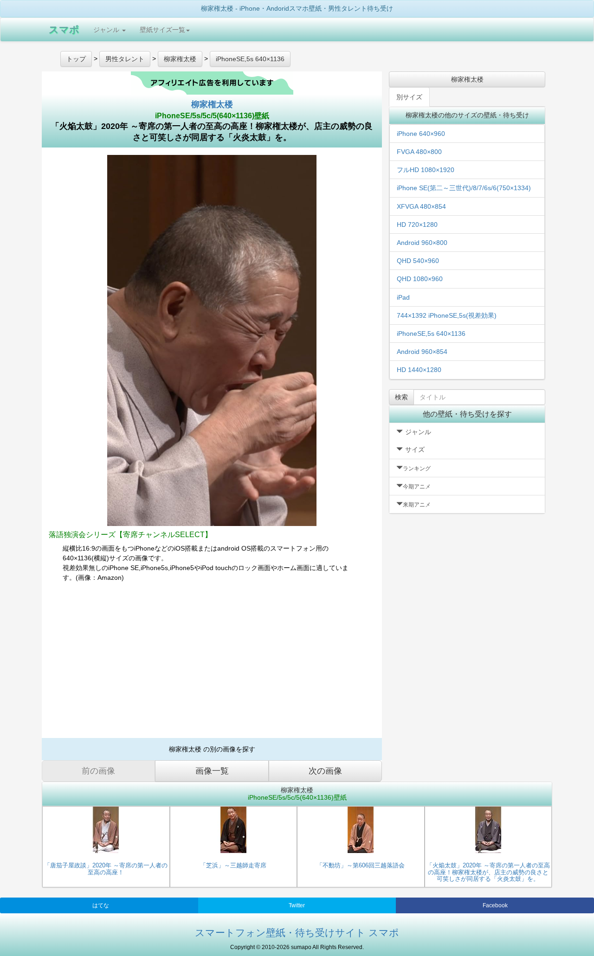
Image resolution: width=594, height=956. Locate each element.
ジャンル (107, 29)
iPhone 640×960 (421, 133)
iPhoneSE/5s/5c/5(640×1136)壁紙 (212, 116)
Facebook (495, 905)
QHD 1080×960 (420, 278)
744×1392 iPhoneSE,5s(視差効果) (447, 315)
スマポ (64, 29)
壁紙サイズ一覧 (162, 29)
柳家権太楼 (212, 104)
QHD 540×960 (418, 260)
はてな (100, 905)
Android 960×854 (422, 351)
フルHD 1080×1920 (425, 169)
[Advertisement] (212, 664)
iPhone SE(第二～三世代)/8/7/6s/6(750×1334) (464, 188)
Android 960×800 (422, 242)
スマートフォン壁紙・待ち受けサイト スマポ (297, 932)
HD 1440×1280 (419, 369)
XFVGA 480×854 (421, 206)
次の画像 (325, 771)
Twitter (297, 905)
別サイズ (409, 97)
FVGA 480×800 (419, 151)
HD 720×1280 (417, 224)
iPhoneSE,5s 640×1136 (431, 333)
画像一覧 (212, 771)
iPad (403, 297)
